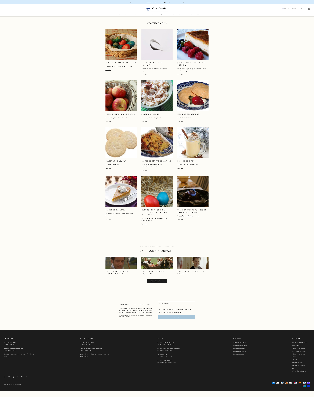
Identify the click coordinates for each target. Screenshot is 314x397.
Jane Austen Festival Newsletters (171, 312)
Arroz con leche (150, 114)
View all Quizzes (157, 281)
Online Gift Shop (162, 354)
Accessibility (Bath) (297, 362)
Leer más (108, 70)
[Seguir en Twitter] (9, 377)
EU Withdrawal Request (299, 371)
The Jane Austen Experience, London (168, 348)
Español (294, 8)
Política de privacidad (298, 348)
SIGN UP (176, 317)
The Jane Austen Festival (164, 360)
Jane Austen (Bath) (159, 14)
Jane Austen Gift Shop (141, 14)
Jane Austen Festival (176, 14)
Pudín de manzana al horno (120, 114)
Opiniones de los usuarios (299, 342)
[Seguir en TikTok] (26, 377)
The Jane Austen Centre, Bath (166, 342)
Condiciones (295, 345)
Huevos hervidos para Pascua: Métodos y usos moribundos (154, 212)
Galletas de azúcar (115, 161)
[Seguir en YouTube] (22, 377)
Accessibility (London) (298, 365)
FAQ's (293, 368)
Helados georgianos (188, 114)
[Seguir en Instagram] (13, 377)
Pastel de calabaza (115, 210)
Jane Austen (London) (122, 14)
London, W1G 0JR (85, 344)
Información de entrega (299, 351)
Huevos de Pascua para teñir (120, 63)
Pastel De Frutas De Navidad (156, 161)
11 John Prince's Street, (87, 342)
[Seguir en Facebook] (5, 377)
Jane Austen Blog (193, 14)
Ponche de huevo (186, 161)
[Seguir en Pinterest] (17, 377)
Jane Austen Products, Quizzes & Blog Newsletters (176, 309)
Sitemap (294, 359)
